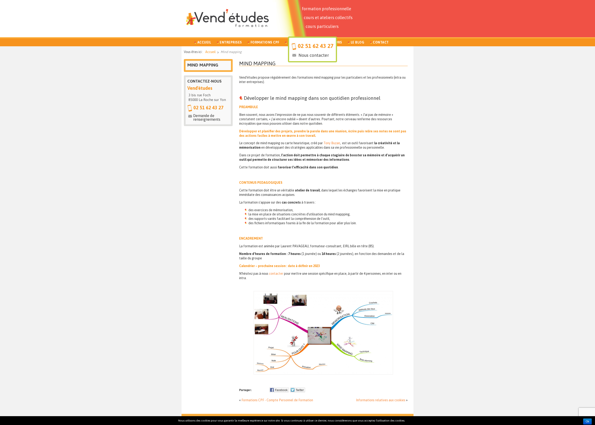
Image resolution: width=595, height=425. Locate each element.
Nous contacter (313, 55)
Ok (587, 421)
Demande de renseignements (206, 117)
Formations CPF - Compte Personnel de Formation (277, 400)
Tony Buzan (332, 143)
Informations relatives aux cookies (380, 400)
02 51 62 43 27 (316, 46)
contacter (276, 273)
